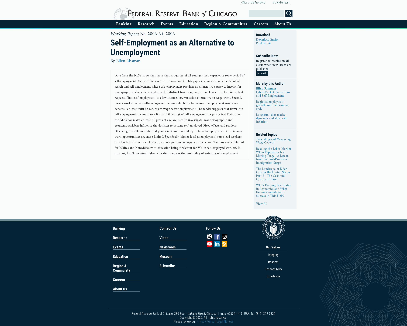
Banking (123, 24)
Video (163, 238)
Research (146, 24)
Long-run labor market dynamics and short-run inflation (271, 118)
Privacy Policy (205, 321)
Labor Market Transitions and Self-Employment (273, 94)
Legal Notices (225, 321)
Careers (261, 24)
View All (261, 204)
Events (167, 24)
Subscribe (262, 73)
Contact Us (167, 228)
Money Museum (281, 2)
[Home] (182, 12)
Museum (165, 256)
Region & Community (121, 268)
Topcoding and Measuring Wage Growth (273, 141)
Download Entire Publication (267, 41)
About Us (282, 24)
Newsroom (167, 247)
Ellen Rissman (128, 61)
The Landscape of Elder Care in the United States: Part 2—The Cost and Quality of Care (273, 174)
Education (188, 24)
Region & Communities (225, 24)
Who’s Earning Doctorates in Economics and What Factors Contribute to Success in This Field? (273, 191)
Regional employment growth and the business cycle (272, 105)
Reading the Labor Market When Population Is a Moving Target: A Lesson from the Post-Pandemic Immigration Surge (273, 156)
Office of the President (253, 2)
